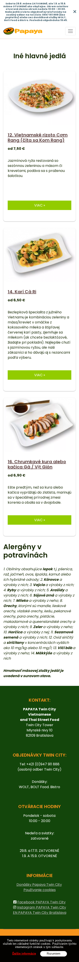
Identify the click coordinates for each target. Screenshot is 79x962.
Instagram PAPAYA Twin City (41, 907)
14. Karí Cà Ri (22, 292)
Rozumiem (53, 953)
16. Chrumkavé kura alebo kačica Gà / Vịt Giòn (37, 464)
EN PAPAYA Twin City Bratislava (39, 912)
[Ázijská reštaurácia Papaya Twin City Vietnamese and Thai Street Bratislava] (22, 31)
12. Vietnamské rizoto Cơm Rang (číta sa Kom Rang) (38, 137)
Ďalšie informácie (24, 953)
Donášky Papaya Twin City (39, 884)
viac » (39, 205)
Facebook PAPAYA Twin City (41, 902)
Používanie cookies (39, 889)
